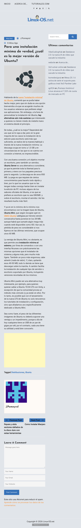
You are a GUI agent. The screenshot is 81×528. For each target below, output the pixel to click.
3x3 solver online (56, 67)
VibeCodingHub (55, 52)
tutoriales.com (40, 4)
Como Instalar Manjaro (35, 424)
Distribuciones (17, 372)
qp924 (51, 88)
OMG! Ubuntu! (10, 216)
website (51, 62)
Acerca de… (21, 4)
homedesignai (54, 77)
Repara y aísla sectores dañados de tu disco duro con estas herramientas (13, 428)
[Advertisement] (24, 350)
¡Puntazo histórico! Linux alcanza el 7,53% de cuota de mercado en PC (62, 91)
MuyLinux (9, 38)
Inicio (7, 4)
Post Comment (11, 492)
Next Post (35, 420)
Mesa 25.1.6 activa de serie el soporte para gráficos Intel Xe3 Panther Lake (62, 80)
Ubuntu (28, 372)
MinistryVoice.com (43, 524)
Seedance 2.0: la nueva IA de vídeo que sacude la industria (61, 55)
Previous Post (15, 420)
